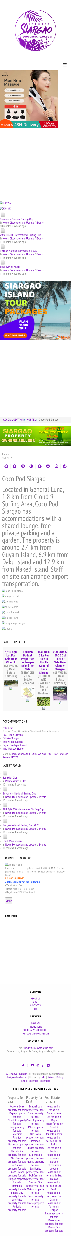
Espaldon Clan (10, 777)
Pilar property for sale (17, 1129)
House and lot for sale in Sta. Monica (54, 1175)
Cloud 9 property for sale (17, 1122)
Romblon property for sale (17, 1187)
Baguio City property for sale (17, 1194)
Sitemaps (45, 1080)
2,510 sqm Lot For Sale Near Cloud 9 (10, 657)
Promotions (35, 1026)
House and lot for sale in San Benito (54, 1186)
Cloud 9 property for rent (35, 1122)
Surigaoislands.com (17, 1077)
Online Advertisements (35, 1030)
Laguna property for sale (54, 1215)
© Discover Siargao (16, 1074)
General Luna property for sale (17, 1108)
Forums (35, 1023)
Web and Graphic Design (35, 1033)
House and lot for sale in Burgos (54, 1158)
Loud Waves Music (10, 266)
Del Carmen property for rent (35, 1177)
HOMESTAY (52, 754)
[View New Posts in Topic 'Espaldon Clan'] (5, 773)
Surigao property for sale (17, 1180)
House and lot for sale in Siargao (54, 1206)
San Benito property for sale (17, 1160)
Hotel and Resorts (19, 754)
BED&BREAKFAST (37, 754)
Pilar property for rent (35, 1129)
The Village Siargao (13, 741)
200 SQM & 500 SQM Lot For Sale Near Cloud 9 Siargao (60, 660)
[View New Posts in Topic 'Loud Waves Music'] (3, 262)
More (9, 901)
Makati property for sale (35, 1191)
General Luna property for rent (35, 1108)
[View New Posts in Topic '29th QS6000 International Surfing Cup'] (3, 230)
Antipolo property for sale (17, 1208)
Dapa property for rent (35, 1115)
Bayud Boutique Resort (15, 745)
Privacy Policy (55, 1077)
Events (40, 222)
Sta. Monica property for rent (35, 1156)
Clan (24, 781)
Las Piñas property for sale (17, 1201)
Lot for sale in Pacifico (54, 1149)
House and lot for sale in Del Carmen (54, 1196)
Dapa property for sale (17, 1115)
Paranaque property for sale (54, 1222)
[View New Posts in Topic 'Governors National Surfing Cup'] (3, 214)
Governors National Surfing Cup (16, 219)
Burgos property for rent (35, 1149)
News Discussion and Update (18, 222)
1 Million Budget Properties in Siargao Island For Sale (27, 660)
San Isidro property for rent (35, 1135)
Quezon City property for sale (35, 1184)
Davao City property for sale (54, 1229)
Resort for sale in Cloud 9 (54, 1125)
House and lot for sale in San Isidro (54, 1141)
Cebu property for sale (35, 1198)
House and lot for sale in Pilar (54, 1132)
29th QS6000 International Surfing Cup (20, 235)
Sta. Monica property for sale (17, 1153)
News (35, 1002)
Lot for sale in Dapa (54, 1118)
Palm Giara (8, 728)
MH (43, 1077)
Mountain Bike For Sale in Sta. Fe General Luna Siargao (44, 662)
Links (35, 1009)
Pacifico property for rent (35, 1142)
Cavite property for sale (35, 1204)
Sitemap (33, 1080)
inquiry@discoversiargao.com (38, 1048)
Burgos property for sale (17, 1146)
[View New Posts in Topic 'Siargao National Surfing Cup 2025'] (3, 246)
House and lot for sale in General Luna (54, 1110)
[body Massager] (29, 99)
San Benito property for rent (35, 1170)
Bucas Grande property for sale (17, 1173)
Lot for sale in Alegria (54, 1167)
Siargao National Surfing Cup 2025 (18, 251)
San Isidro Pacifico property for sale (17, 1137)
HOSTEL (15, 757)
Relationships (12, 781)
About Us (35, 998)
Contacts (35, 1005)
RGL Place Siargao (13, 735)
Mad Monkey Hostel (13, 748)
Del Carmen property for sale (17, 1167)
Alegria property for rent (35, 1163)
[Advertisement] (35, 163)
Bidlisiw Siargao (11, 738)
